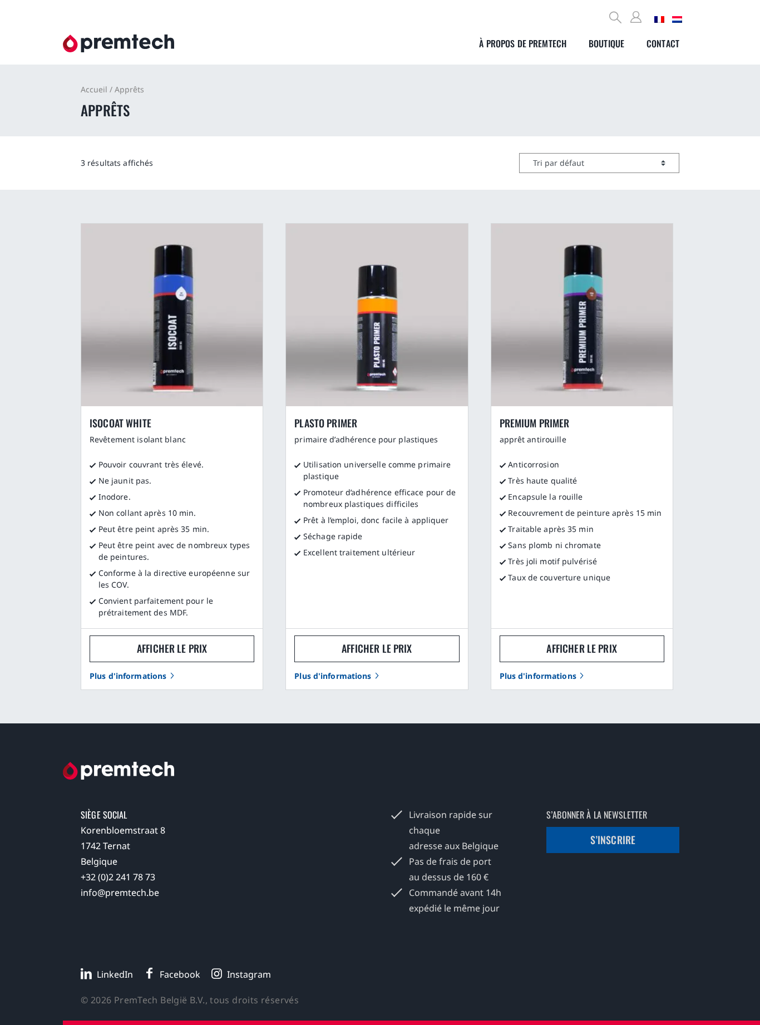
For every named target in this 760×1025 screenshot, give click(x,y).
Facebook (180, 974)
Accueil (94, 89)
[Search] (615, 19)
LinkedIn (115, 974)
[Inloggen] (638, 17)
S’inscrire (613, 839)
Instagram (249, 974)
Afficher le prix (172, 648)
